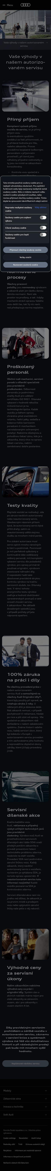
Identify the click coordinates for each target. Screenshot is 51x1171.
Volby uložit (25, 257)
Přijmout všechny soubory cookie (25, 250)
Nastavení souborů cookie (25, 265)
